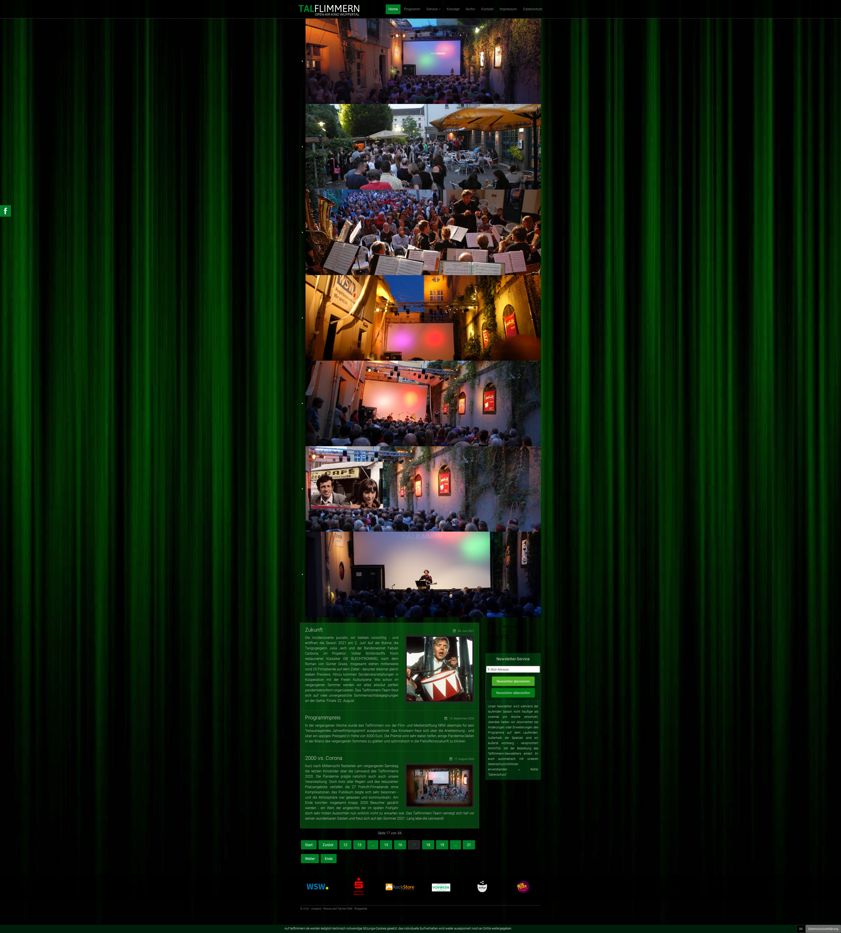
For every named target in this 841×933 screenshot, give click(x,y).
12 (345, 845)
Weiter (310, 859)
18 (428, 845)
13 (359, 845)
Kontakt (487, 9)
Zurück (328, 845)
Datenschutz (532, 9)
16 (400, 845)
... (372, 845)
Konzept (453, 9)
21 (469, 845)
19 (442, 845)
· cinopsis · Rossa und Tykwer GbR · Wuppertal (338, 908)
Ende (328, 859)
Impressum (508, 9)
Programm (412, 9)
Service (432, 9)
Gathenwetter (513, 635)
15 (386, 845)
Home (393, 9)
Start (309, 845)
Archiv (470, 9)
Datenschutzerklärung (823, 929)
